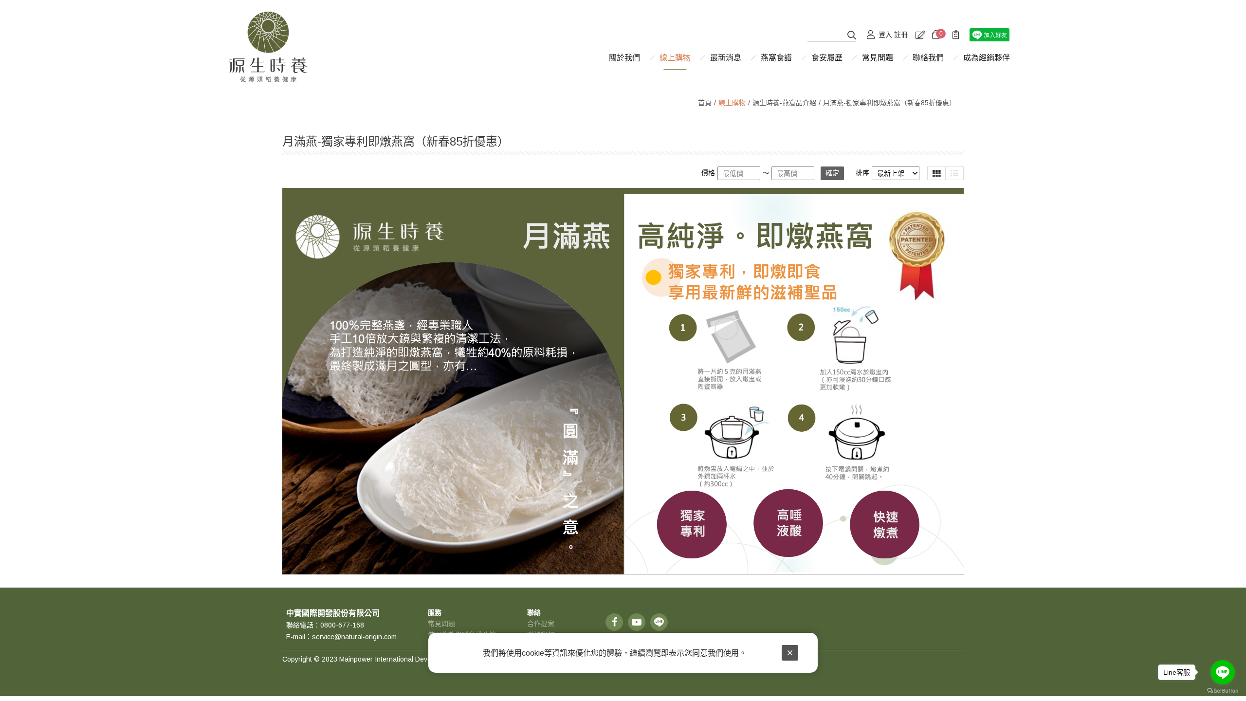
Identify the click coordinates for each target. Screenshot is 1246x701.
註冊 (901, 34)
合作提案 (540, 623)
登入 (885, 34)
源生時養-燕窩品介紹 (784, 103)
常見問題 (441, 623)
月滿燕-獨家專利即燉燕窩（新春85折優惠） (889, 103)
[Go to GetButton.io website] (1222, 691)
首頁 (705, 103)
